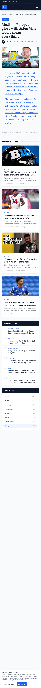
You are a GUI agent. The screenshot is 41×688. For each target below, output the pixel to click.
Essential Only (8, 684)
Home (4, 14)
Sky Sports (18, 132)
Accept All (22, 684)
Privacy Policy (8, 680)
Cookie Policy (33, 678)
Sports (11, 14)
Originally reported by (8, 132)
